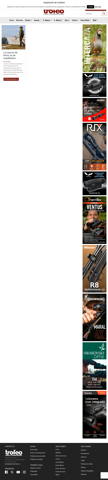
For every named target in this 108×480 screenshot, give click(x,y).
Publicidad (33, 471)
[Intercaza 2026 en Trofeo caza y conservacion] (94, 48)
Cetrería (83, 457)
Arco (67, 20)
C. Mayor (46, 20)
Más (94, 20)
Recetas (83, 474)
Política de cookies (36, 459)
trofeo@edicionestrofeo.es (12, 464)
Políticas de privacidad (37, 456)
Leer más (97, 7)
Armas (36, 20)
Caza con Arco (60, 468)
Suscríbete (85, 20)
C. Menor (57, 20)
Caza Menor (60, 465)
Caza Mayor (60, 462)
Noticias (19, 20)
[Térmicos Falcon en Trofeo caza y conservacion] (94, 85)
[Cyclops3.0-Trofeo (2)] (94, 414)
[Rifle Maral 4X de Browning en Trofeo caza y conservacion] (94, 317)
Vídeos (83, 467)
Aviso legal (33, 449)
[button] (31, 20)
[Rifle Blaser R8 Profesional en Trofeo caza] (94, 268)
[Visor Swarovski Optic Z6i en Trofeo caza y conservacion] (94, 366)
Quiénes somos (35, 468)
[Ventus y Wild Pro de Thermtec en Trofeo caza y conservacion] (94, 220)
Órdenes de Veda (87, 464)
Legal (83, 460)
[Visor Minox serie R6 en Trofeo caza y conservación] (94, 109)
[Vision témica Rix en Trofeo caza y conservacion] (94, 146)
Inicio (11, 20)
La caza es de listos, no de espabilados (10, 55)
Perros (27, 20)
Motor (57, 474)
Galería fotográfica (87, 471)
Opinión (83, 450)
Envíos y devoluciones (37, 453)
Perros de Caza (61, 456)
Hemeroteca (85, 453)
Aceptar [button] (90, 7)
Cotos (74, 20)
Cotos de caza (60, 471)
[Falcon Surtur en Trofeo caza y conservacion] (94, 183)
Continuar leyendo (10, 79)
